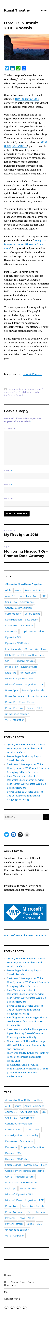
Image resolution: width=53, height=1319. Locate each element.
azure (18, 590)
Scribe (30, 708)
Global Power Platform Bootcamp (24, 655)
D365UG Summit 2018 (27, 99)
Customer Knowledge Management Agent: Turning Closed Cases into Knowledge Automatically (27, 1033)
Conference (9, 395)
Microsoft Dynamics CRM (19, 678)
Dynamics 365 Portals (17, 643)
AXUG (43, 142)
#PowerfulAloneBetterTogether (23, 584)
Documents (26, 625)
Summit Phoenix (32, 374)
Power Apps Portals (32, 690)
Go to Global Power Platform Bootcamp (20, 1283)
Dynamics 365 (13, 637)
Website (8, 498)
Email (8, 484)
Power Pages (26, 702)
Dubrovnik (11, 631)
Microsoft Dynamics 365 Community (25, 935)
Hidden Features (24, 661)
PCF (41, 684)
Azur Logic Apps (29, 596)
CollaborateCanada (30, 392)
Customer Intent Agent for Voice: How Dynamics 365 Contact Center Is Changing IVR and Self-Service (28, 768)
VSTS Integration (14, 720)
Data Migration (13, 619)
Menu (44, 10)
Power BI (10, 702)
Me (6, 1292)
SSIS (39, 708)
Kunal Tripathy (17, 10)
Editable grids (13, 649)
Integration (11, 667)
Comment (10, 428)
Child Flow (11, 602)
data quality (31, 619)
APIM (8, 590)
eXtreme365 (31, 649)
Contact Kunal (12, 1299)
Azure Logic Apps (34, 590)
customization (13, 613)
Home (7, 1275)
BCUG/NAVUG (19, 146)
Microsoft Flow (13, 684)
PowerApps (11, 690)
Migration (30, 684)
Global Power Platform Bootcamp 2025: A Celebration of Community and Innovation (26, 1045)
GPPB (8, 661)
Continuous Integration (18, 608)
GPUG (7, 146)
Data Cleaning (32, 613)
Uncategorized (11, 392)
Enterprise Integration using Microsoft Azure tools (25, 244)
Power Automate (37, 696)
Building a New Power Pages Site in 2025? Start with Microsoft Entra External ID (27, 1021)
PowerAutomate (14, 696)
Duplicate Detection (32, 631)
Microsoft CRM (28, 672)
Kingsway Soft (29, 667)
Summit (19, 395)
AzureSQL (11, 596)
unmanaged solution (17, 714)
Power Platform (14, 708)
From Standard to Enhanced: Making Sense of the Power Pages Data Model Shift (27, 1056)
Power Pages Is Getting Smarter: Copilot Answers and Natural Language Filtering (25, 795)
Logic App (10, 672)
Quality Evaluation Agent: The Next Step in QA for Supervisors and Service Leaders (26, 748)
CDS (44, 596)
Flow (44, 649)
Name (8, 471)
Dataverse (11, 625)
